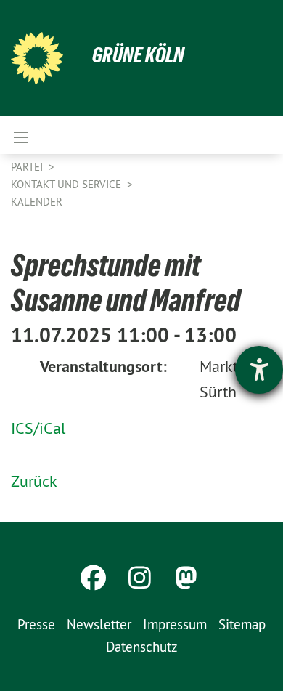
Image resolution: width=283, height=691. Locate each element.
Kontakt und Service (67, 184)
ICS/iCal (38, 428)
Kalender (36, 202)
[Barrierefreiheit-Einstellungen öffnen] (259, 370)
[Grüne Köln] (37, 58)
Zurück (34, 481)
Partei (28, 167)
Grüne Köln (138, 55)
